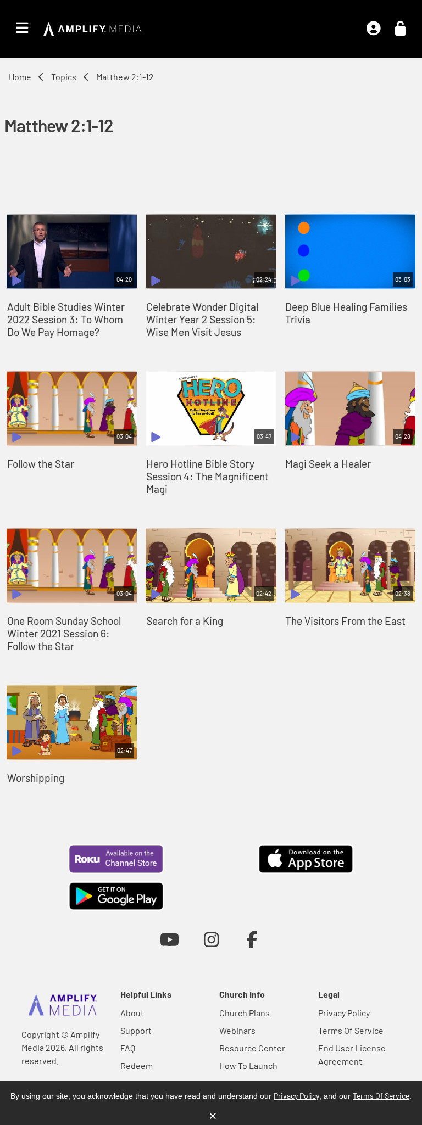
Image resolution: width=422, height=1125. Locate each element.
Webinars (237, 1030)
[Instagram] (211, 939)
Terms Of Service (351, 1030)
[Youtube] (169, 939)
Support (136, 1030)
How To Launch (248, 1065)
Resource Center (252, 1048)
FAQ (127, 1048)
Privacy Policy (344, 1013)
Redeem (136, 1065)
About (132, 1013)
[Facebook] (252, 939)
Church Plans (244, 1013)
